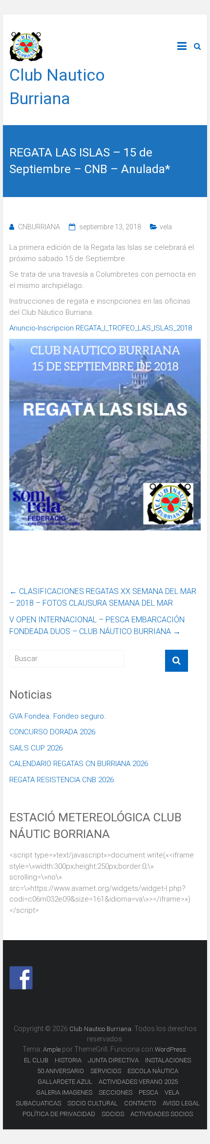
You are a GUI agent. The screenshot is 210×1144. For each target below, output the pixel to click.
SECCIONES (115, 1092)
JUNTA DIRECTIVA (113, 1060)
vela (166, 227)
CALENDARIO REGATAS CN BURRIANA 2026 (78, 763)
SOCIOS (113, 1114)
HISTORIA (68, 1060)
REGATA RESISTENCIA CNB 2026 (61, 779)
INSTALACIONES (168, 1060)
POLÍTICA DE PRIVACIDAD (58, 1114)
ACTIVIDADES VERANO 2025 (138, 1081)
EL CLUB (36, 1060)
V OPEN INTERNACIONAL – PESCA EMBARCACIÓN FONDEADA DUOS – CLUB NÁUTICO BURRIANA (97, 625)
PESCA (148, 1092)
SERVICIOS (105, 1071)
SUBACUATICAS (38, 1103)
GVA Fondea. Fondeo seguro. (57, 716)
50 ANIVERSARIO (60, 1071)
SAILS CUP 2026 (36, 748)
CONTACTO (140, 1103)
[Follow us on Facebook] (21, 978)
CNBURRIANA (39, 227)
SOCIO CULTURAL (92, 1103)
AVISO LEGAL (181, 1103)
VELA (172, 1092)
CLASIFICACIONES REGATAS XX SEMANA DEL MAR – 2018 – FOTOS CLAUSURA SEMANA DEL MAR (102, 597)
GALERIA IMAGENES (64, 1092)
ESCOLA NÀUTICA (152, 1071)
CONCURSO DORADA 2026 (52, 731)
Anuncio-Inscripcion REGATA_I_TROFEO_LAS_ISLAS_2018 (100, 328)
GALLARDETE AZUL (65, 1081)
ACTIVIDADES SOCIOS (161, 1114)
